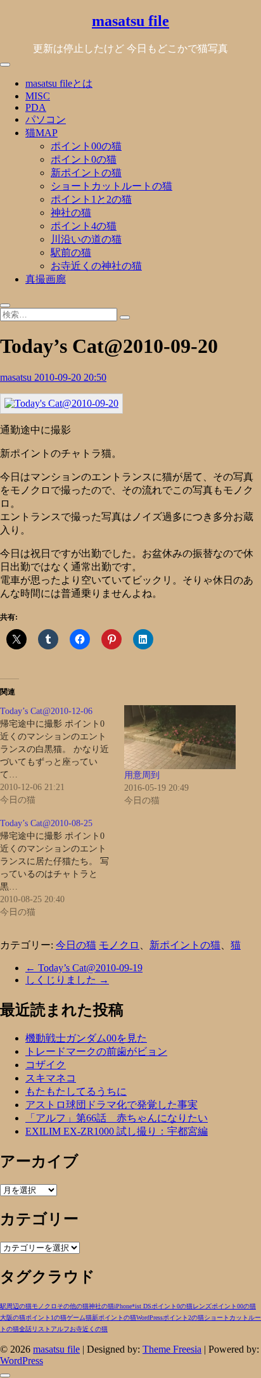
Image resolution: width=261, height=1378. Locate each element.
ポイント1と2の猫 (91, 199)
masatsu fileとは (58, 83)
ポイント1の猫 (46, 1317)
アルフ (60, 1328)
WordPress (149, 1317)
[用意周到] (180, 737)
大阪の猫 (12, 1317)
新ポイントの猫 (86, 172)
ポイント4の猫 (84, 225)
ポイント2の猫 (183, 1317)
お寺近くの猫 (89, 1328)
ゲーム (76, 1317)
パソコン (45, 119)
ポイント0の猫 (84, 159)
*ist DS (141, 1306)
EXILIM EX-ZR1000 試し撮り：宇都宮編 (116, 1131)
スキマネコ (50, 1078)
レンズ (202, 1306)
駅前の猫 (71, 252)
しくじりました (67, 979)
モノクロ (119, 945)
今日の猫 (76, 945)
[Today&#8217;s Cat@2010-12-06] (62, 756)
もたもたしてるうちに (76, 1091)
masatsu (17, 377)
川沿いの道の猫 (86, 239)
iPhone (123, 1306)
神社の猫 (71, 212)
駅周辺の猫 (16, 1306)
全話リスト (35, 1328)
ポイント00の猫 (86, 146)
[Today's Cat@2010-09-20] (61, 403)
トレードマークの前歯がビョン (96, 1051)
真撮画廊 (45, 279)
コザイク (45, 1064)
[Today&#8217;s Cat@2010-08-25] (62, 868)
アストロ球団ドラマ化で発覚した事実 (111, 1104)
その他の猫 (73, 1306)
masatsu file (130, 21)
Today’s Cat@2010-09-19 (84, 967)
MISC (37, 96)
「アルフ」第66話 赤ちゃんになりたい (116, 1118)
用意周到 (142, 775)
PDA (35, 107)
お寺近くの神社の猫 (96, 265)
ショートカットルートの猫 (111, 186)
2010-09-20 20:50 (70, 377)
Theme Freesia (172, 1349)
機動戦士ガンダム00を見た (86, 1038)
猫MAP (41, 132)
